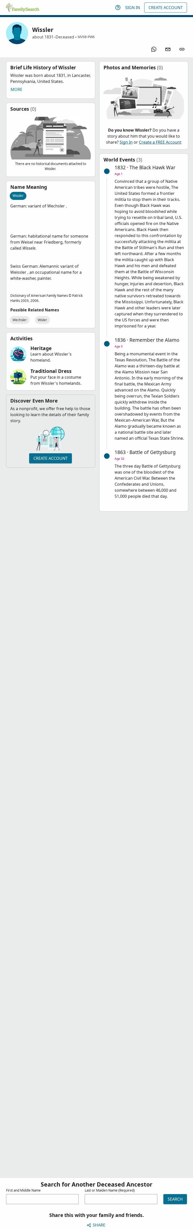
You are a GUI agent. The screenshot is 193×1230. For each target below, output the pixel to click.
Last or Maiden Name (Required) (110, 1190)
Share (99, 1225)
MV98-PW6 (86, 37)
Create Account (166, 7)
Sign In (132, 7)
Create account (50, 458)
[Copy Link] (182, 49)
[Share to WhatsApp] (154, 49)
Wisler (42, 320)
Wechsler (20, 320)
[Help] (118, 8)
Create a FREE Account (160, 142)
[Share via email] (168, 49)
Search (175, 1199)
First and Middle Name (23, 1190)
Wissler (18, 195)
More (16, 89)
